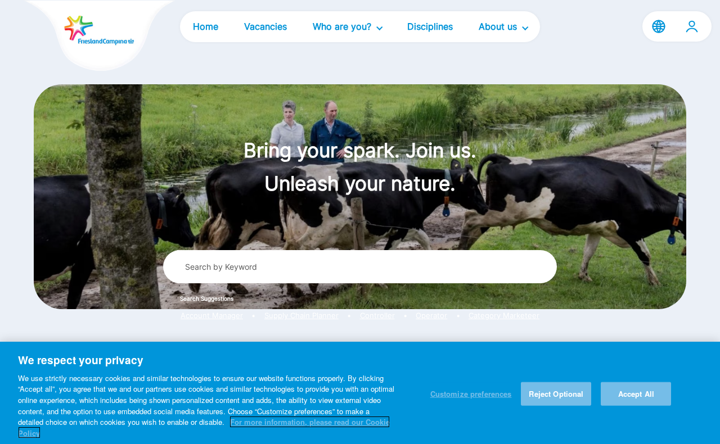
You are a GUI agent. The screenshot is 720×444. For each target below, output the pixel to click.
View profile (692, 26)
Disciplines (430, 26)
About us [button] (499, 26)
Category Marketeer (504, 315)
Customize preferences (471, 393)
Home (205, 26)
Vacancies (265, 26)
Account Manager (212, 315)
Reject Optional (556, 393)
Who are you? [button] (343, 26)
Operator (431, 315)
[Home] (80, 37)
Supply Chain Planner (301, 315)
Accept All (636, 393)
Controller (377, 315)
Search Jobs (507, 266)
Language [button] (658, 26)
